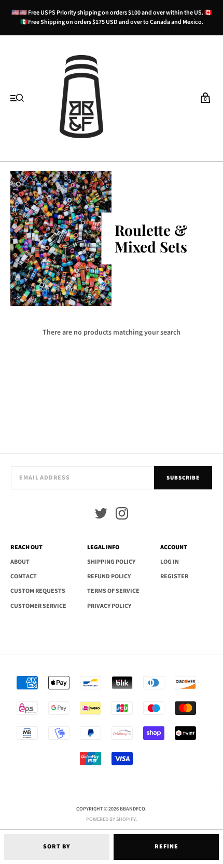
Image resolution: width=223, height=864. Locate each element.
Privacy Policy (109, 606)
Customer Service (38, 606)
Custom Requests (37, 591)
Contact (23, 576)
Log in (169, 561)
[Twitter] (101, 515)
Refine (166, 846)
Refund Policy (109, 576)
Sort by (57, 846)
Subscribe (183, 478)
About (20, 561)
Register (174, 576)
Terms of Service (113, 591)
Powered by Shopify (110, 819)
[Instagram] (122, 515)
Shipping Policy (111, 561)
